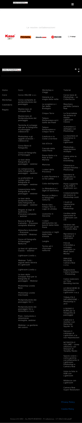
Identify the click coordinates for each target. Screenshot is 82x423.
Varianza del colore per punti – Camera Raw (71, 227)
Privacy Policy (68, 402)
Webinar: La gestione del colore (28, 326)
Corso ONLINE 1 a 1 (27, 95)
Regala (5, 110)
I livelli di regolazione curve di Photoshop (69, 205)
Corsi (4, 95)
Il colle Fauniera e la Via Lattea (50, 178)
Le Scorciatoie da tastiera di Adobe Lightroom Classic (70, 117)
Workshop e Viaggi (47, 91)
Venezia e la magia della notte (50, 98)
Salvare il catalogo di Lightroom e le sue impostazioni (71, 334)
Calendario (7, 105)
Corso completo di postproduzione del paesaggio (27, 102)
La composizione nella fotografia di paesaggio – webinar (28, 171)
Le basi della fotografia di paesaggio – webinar (28, 162)
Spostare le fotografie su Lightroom (70, 177)
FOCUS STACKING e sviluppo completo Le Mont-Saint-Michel (69, 248)
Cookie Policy (67, 409)
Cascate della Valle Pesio (48, 149)
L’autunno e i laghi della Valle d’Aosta (50, 234)
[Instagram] (79, 69)
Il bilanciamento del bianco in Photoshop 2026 (71, 195)
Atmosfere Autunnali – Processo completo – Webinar (27, 232)
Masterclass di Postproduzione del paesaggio (27, 118)
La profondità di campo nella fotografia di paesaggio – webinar (28, 181)
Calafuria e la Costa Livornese (49, 138)
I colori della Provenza (48, 171)
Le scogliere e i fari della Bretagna (49, 106)
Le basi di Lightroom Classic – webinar (27, 250)
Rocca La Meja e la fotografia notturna (50, 198)
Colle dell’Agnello (50, 184)
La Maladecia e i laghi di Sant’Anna (50, 189)
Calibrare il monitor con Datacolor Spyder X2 (69, 323)
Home (5, 90)
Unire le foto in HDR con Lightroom (70, 373)
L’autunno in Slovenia (47, 215)
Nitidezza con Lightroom (70, 382)
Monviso (46, 165)
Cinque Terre (48, 113)
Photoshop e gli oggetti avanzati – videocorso (26, 139)
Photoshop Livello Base (26, 287)
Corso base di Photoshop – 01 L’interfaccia (71, 97)
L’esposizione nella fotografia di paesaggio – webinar (28, 191)
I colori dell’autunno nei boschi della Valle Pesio (50, 224)
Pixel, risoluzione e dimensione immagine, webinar (27, 318)
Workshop (7, 100)
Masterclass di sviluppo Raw (25, 110)
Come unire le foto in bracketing (70, 158)
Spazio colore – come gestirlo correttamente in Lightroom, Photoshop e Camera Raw (71, 361)
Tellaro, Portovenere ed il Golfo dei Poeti (50, 120)
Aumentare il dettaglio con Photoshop (70, 129)
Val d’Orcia (47, 144)
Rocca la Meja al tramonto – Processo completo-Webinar (28, 223)
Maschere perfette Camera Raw (71, 106)
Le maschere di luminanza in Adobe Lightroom (71, 139)
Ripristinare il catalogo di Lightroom (70, 236)
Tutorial (67, 90)
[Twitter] (79, 71)
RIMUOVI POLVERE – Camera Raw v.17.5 (69, 262)
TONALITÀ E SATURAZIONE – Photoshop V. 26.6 (71, 300)
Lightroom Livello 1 (27, 256)
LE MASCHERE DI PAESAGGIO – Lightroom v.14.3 (72, 290)
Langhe (45, 241)
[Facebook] (76, 69)
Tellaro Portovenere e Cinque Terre (49, 129)
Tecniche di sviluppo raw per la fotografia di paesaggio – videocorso (28, 128)
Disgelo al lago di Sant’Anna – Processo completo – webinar (27, 213)
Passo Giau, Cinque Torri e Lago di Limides (49, 207)
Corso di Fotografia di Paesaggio (27, 154)
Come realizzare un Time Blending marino (71, 281)
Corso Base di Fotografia (24, 147)
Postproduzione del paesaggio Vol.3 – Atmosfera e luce (27, 309)
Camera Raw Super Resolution (72, 389)
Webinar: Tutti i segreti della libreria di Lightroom (27, 262)
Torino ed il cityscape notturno (47, 248)
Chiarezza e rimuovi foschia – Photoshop (72, 167)
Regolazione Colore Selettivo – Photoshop (71, 272)
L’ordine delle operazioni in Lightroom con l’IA (70, 216)
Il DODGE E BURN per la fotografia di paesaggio (69, 312)
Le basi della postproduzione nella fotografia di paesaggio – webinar (28, 201)
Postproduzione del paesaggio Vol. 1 (27, 301)
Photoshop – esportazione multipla (70, 149)
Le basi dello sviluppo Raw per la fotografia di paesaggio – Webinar (28, 278)
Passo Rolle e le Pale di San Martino (49, 157)
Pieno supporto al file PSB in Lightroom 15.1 (71, 186)
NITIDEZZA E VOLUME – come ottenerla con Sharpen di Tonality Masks (71, 346)
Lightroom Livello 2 (27, 270)
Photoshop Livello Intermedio (26, 294)
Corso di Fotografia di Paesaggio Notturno (27, 241)
